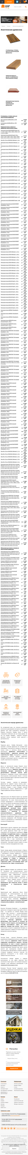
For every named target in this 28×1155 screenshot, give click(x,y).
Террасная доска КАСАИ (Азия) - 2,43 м (9, 278)
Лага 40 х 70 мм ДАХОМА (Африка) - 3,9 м (10, 459)
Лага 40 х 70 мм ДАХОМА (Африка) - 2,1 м (10, 451)
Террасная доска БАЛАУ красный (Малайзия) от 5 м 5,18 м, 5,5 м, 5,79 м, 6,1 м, (10, 487)
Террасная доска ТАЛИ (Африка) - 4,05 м (10, 267)
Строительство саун (18, 1100)
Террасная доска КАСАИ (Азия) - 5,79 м (9, 307)
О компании (3, 1083)
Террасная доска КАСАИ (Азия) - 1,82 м (9, 275)
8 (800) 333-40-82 (6, 1124)
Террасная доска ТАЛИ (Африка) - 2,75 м (10, 257)
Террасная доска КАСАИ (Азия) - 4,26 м (9, 294)
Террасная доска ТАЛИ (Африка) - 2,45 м (10, 254)
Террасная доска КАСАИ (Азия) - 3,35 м (9, 286)
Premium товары (4, 1102)
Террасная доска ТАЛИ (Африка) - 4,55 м (10, 273)
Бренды (2, 1104)
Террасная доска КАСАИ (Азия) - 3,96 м (9, 291)
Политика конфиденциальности (16, 1153)
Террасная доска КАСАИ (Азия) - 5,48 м (9, 305)
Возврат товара (17, 1085)
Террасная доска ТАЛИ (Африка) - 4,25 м (10, 270)
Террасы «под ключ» (19, 1102)
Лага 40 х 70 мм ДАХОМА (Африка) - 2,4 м (10, 453)
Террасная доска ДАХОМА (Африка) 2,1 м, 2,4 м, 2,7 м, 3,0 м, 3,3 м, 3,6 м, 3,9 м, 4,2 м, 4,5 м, (10, 492)
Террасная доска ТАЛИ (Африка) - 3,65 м (10, 265)
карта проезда (22, 1113)
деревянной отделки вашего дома (9, 965)
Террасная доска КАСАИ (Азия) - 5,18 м (9, 302)
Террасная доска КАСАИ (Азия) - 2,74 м (9, 281)
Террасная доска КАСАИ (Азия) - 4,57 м (9, 297)
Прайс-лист (3, 1107)
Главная (3, 26)
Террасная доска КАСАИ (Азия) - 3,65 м (9, 289)
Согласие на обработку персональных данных (11, 1151)
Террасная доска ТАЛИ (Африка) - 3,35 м (10, 262)
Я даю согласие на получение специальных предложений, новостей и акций (13, 1063)
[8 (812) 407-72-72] (20, 1)
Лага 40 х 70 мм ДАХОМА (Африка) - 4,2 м (10, 461)
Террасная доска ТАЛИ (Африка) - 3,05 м (10, 259)
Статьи (15, 1087)
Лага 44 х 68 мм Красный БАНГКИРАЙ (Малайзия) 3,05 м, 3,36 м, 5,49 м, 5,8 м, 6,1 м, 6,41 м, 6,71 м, (10, 522)
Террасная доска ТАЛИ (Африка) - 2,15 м (10, 251)
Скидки (2, 1100)
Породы (3, 1105)
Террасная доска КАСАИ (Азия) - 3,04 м (9, 283)
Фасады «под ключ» (18, 1104)
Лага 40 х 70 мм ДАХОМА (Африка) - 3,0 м (10, 456)
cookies (15, 1144)
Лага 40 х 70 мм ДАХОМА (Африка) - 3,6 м (10, 140)
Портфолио (16, 1098)
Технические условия (19, 1090)
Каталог (8, 26)
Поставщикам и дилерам (6, 1090)
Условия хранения (18, 1088)
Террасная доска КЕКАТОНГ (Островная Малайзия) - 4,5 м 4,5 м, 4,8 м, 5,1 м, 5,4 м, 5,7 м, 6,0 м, (10, 362)
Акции (2, 1098)
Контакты (3, 1085)
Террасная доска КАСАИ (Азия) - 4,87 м (9, 299)
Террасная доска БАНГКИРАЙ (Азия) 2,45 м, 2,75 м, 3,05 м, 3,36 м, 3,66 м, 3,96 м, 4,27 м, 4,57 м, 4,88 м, (10, 132)
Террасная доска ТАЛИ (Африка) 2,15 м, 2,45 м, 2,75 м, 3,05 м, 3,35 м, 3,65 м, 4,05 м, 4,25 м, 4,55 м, (10, 507)
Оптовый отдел (4, 1088)
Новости (3, 1087)
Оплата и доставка (18, 1083)
